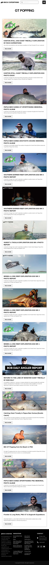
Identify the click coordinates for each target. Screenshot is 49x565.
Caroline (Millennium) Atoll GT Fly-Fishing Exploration (18, 552)
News (14, 539)
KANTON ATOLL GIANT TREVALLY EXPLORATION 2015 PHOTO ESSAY (24, 74)
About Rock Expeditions (27, 537)
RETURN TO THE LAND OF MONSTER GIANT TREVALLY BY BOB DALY (24, 379)
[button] (44, 2)
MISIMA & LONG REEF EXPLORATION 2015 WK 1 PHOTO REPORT (22, 345)
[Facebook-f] (38, 546)
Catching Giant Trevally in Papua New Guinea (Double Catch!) (23, 414)
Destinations (27, 539)
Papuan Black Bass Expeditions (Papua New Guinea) (28, 542)
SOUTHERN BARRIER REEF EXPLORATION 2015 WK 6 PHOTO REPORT (24, 176)
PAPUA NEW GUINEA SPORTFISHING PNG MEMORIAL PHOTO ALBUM (24, 482)
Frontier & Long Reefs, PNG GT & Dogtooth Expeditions (24, 514)
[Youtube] (44, 546)
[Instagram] (41, 546)
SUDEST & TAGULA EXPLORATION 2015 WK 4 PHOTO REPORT (23, 244)
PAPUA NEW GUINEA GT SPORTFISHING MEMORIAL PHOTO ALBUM (23, 108)
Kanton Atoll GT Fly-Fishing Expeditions (17, 546)
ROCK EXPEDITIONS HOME (17, 537)
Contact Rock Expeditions (27, 554)
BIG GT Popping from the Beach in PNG (18, 447)
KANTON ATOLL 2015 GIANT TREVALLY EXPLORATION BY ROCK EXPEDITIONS (24, 42)
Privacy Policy (27, 551)
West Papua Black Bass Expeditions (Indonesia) (17, 542)
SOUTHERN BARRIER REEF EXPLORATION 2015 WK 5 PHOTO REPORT (24, 210)
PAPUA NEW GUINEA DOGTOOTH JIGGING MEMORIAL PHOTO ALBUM (24, 142)
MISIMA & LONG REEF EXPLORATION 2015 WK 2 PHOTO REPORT (22, 311)
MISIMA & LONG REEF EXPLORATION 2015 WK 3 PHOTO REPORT (22, 277)
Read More (8, 48)
